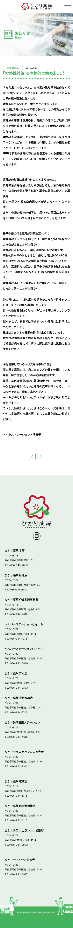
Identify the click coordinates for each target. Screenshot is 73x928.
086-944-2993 (19, 844)
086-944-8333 (19, 687)
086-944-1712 (18, 795)
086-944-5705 (18, 712)
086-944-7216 (18, 638)
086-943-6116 (18, 820)
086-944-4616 (19, 614)
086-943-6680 (19, 663)
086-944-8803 (19, 589)
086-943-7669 (19, 565)
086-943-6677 (19, 874)
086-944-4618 (18, 736)
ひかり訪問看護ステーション (22, 722)
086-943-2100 (18, 766)
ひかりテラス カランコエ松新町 (24, 830)
